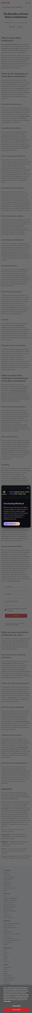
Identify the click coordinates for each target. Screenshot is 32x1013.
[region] (16, 999)
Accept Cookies (16, 1009)
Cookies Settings (16, 1006)
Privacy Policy (7, 1001)
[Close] (28, 487)
